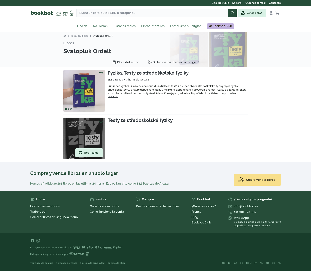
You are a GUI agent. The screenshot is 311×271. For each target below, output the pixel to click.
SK (229, 263)
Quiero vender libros (104, 206)
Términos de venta (66, 263)
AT (235, 263)
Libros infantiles (152, 26)
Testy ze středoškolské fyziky (140, 120)
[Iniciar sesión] (271, 13)
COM (249, 263)
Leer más (113, 96)
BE (273, 263)
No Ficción (100, 26)
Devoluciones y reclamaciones (157, 206)
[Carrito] (277, 13)
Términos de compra (41, 263)
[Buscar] (232, 13)
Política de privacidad (92, 263)
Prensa (196, 211)
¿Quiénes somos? (203, 206)
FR (267, 263)
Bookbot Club (201, 222)
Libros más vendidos (45, 206)
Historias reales (125, 26)
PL (279, 263)
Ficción (82, 26)
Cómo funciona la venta (107, 211)
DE (241, 263)
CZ (224, 263)
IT (255, 263)
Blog (194, 217)
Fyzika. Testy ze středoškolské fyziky (148, 73)
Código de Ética (116, 263)
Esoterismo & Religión (185, 26)
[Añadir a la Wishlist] (101, 74)
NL (261, 263)
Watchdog (38, 211)
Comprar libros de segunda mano (54, 217)
